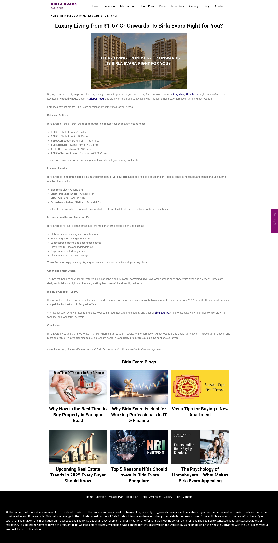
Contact (220, 6)
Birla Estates (161, 312)
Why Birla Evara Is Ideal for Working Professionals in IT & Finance (139, 414)
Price (162, 6)
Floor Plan (147, 6)
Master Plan (127, 6)
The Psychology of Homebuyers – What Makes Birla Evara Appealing (200, 475)
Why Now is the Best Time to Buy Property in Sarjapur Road (78, 414)
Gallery (193, 6)
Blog (207, 6)
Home (94, 6)
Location (109, 6)
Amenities (177, 6)
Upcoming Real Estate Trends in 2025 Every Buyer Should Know (78, 475)
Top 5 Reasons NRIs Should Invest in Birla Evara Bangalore (139, 475)
